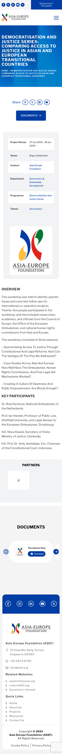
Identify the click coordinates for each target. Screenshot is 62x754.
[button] (25, 102)
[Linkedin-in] (13, 5)
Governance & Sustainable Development (36, 182)
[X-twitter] (22, 5)
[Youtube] (18, 5)
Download (39, 554)
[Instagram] (8, 5)
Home (5, 70)
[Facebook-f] (3, 5)
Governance (35, 208)
